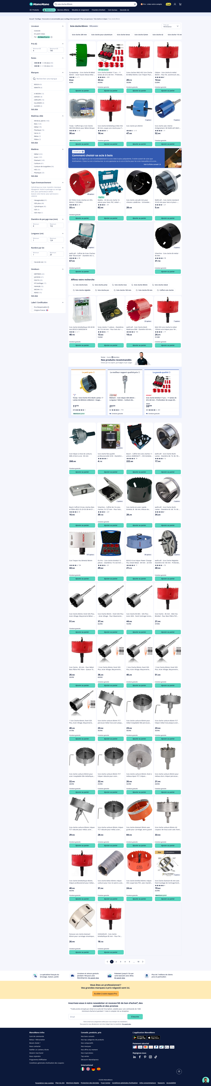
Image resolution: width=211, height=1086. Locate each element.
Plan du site (59, 1083)
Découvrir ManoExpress (90, 1060)
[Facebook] (140, 1057)
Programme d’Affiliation (38, 1060)
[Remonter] (179, 1071)
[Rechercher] (55, 4)
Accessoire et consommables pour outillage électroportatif (60, 19)
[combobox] (171, 26)
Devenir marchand (36, 1053)
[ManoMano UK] (88, 1069)
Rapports (161, 1083)
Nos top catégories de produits (92, 1040)
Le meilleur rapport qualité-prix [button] (124, 372)
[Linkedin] (134, 1057)
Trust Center (105, 1083)
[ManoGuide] (205, 1080)
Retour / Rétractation (37, 1040)
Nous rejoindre (35, 1056)
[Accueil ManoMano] (39, 4)
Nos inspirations (87, 1053)
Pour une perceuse (87, 19)
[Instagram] (150, 1057)
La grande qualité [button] (160, 372)
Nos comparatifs (87, 1043)
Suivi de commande (36, 1036)
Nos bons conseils (87, 1036)
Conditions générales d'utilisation (125, 1083)
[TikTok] (156, 1057)
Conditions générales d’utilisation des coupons (46, 1063)
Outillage (38, 19)
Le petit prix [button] (87, 372)
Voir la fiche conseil (151, 164)
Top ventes (85, 1056)
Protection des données (90, 1083)
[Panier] (180, 4)
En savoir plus (126, 1024)
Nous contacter (35, 1046)
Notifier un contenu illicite (39, 1050)
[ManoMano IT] (83, 1069)
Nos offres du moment (89, 1050)
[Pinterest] (145, 1057)
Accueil (31, 19)
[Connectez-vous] (174, 4)
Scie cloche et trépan (100, 19)
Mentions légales (72, 1083)
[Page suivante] (143, 961)
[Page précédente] (107, 961)
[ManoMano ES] (98, 1069)
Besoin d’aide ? (34, 1043)
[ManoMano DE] (93, 1069)
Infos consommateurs (147, 1083)
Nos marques (86, 1046)
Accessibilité (171, 1083)
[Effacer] (135, 4)
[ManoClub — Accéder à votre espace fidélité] (168, 4)
